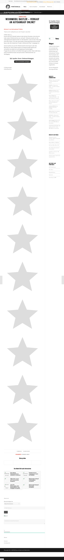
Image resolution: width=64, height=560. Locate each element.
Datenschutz (27, 550)
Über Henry (51, 169)
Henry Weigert (27, 451)
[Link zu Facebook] (4, 1)
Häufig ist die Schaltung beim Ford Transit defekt (54, 92)
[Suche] (56, 6)
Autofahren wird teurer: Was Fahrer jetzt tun (54, 152)
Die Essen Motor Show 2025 (54, 145)
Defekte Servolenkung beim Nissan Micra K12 (54, 112)
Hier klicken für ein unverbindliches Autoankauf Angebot (25, 1)
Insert (2, 559)
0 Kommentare (19, 451)
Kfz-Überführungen (52, 167)
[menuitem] (10, 1)
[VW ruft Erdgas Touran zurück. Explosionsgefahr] (63, 280)
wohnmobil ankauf (25, 454)
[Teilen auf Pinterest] (36, 463)
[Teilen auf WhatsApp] (27, 463)
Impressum (51, 174)
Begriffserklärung (52, 172)
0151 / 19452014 (40, 1)
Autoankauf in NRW (52, 177)
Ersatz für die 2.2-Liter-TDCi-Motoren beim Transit (54, 122)
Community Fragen (22, 16)
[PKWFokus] (13, 6)
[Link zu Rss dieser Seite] (7, 1)
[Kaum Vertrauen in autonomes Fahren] (1, 280)
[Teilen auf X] (17, 463)
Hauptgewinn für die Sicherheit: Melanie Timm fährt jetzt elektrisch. (54, 138)
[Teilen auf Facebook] (8, 463)
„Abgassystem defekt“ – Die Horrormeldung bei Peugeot (54, 81)
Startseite (11, 1)
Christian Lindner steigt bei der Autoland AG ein (54, 156)
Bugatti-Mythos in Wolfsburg (54, 142)
